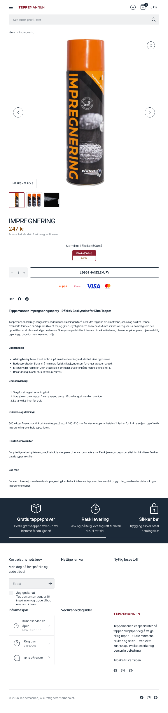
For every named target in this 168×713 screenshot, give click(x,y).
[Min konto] (133, 7)
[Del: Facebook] (19, 299)
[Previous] (18, 112)
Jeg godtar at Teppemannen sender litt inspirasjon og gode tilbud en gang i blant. (33, 598)
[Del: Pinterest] (27, 299)
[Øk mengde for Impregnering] (24, 273)
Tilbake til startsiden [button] (127, 660)
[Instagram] (124, 670)
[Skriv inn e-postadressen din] (50, 583)
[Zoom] (151, 45)
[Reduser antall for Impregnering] (12, 273)
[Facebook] (117, 670)
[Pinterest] (132, 670)
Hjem (12, 32)
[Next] (150, 112)
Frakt (35, 234)
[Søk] (153, 19)
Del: (11, 298)
